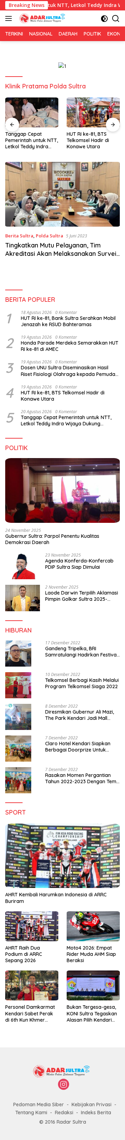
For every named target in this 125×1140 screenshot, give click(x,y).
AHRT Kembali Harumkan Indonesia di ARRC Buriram (56, 897)
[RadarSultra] (42, 18)
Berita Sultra (19, 236)
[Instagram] (63, 1085)
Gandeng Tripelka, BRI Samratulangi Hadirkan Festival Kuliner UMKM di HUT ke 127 (81, 651)
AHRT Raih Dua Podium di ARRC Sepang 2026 (23, 954)
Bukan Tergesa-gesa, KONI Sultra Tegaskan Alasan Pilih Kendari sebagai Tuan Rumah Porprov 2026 (92, 1013)
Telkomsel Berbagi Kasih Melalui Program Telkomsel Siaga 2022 (82, 683)
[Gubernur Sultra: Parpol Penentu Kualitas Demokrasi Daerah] (62, 490)
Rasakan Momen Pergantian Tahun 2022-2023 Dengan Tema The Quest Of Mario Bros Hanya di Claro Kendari (82, 778)
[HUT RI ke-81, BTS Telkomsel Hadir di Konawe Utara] (93, 112)
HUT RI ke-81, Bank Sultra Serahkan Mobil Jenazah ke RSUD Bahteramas (68, 321)
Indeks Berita (96, 1112)
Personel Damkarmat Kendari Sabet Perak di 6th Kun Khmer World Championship (30, 1013)
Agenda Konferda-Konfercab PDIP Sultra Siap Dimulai (79, 564)
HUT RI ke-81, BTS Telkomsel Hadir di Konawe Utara (88, 140)
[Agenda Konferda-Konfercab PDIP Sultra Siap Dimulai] (22, 566)
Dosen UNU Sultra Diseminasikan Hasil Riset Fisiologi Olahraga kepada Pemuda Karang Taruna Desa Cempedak (68, 370)
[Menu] (10, 18)
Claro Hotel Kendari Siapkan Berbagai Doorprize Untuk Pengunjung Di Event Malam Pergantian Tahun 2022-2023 (78, 746)
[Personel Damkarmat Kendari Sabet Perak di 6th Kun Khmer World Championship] (31, 985)
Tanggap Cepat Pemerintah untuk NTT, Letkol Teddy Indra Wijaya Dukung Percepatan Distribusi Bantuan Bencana (31, 140)
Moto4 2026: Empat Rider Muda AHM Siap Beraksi (91, 954)
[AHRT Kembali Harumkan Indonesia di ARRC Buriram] (62, 856)
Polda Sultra (49, 236)
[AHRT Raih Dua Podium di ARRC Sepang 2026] (31, 926)
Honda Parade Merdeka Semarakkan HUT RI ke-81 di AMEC (69, 346)
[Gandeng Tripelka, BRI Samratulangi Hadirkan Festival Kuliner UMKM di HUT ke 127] (18, 653)
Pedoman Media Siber (38, 1104)
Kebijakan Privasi (91, 1104)
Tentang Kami (31, 1112)
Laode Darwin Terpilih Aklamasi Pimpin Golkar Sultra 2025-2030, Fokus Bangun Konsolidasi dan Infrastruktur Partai (82, 596)
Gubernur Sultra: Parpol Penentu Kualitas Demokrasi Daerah (52, 539)
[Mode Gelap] (104, 18)
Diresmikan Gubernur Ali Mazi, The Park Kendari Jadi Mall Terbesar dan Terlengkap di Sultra (79, 715)
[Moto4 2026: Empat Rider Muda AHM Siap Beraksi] (93, 926)
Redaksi (64, 1112)
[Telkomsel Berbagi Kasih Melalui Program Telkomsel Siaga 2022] (18, 685)
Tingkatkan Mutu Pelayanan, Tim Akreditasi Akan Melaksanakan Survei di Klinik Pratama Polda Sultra (60, 253)
